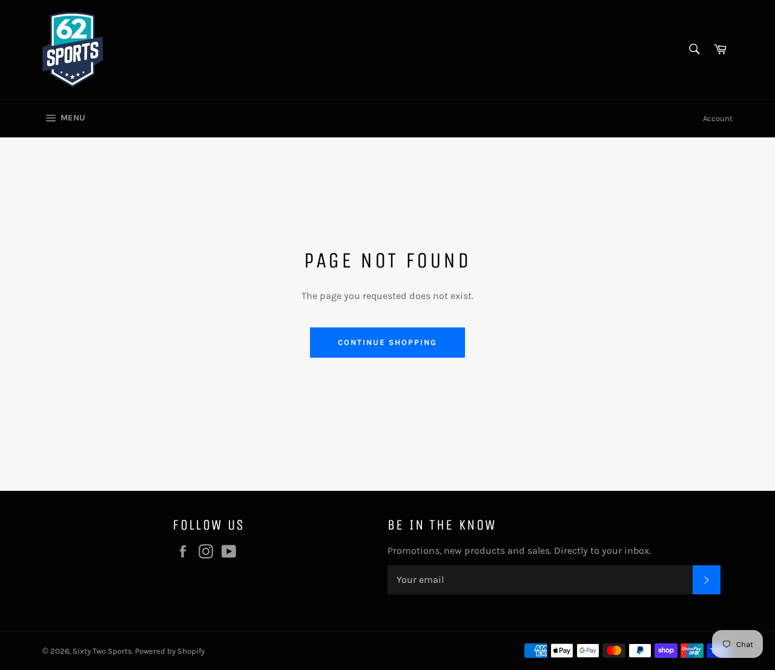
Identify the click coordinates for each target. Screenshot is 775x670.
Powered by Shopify (170, 650)
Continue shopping (387, 342)
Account (718, 118)
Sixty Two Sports (102, 650)
